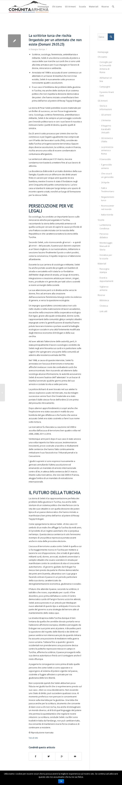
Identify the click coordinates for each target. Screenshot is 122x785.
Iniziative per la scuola (106, 257)
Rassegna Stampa (38, 49)
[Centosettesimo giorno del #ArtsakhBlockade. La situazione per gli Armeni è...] (2, 392)
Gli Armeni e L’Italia (107, 140)
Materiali (102, 263)
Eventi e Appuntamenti (106, 279)
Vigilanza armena (104, 288)
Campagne (105, 86)
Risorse (101, 295)
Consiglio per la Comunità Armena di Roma (106, 67)
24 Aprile (105, 182)
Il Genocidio (105, 159)
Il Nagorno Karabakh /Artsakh (106, 129)
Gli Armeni (103, 100)
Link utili (103, 311)
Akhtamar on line (106, 79)
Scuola (101, 219)
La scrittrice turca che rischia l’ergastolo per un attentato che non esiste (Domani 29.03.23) (55, 39)
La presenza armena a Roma (107, 150)
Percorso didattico (104, 235)
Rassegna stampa (104, 270)
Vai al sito (33, 737)
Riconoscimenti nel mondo (107, 207)
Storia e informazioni (106, 107)
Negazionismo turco (107, 198)
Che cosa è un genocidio (107, 175)
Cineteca (104, 305)
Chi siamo (102, 56)
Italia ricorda (107, 214)
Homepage (103, 52)
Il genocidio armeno (106, 166)
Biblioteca (104, 300)
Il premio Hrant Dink (107, 94)
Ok (61, 781)
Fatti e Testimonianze (107, 190)
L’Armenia (106, 120)
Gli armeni (106, 114)
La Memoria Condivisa (105, 226)
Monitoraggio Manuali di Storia (106, 246)
